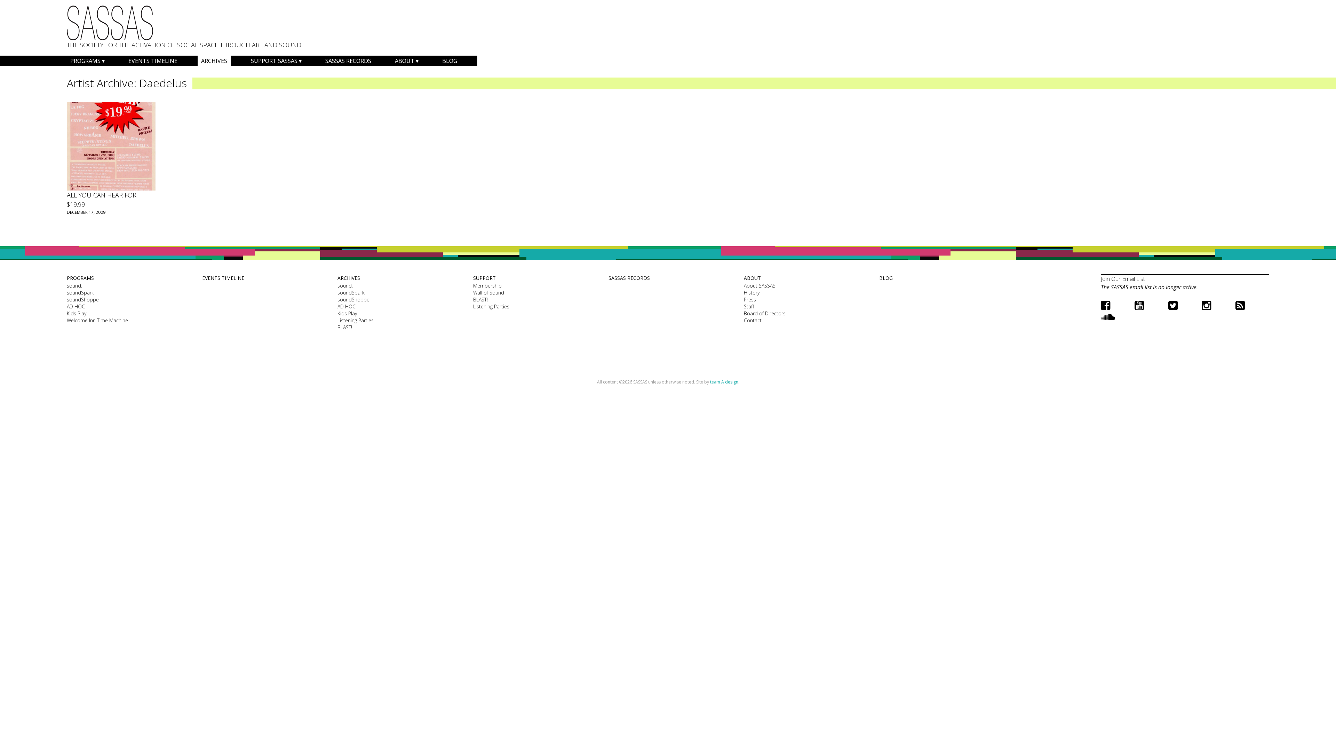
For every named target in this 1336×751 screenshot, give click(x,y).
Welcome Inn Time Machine (97, 320)
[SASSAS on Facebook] (1105, 305)
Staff (749, 306)
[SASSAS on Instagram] (1206, 305)
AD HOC (76, 306)
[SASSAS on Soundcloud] (1108, 316)
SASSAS (110, 23)
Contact (753, 320)
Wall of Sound (488, 292)
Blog (449, 61)
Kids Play (347, 313)
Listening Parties (355, 320)
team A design (724, 382)
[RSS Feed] (1240, 305)
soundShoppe (83, 299)
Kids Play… (78, 313)
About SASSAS (760, 285)
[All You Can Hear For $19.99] (111, 146)
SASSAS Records (348, 61)
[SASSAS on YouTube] (1139, 305)
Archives (214, 61)
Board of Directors (765, 313)
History (752, 292)
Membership (487, 285)
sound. (74, 285)
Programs (85, 61)
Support (484, 278)
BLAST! (344, 327)
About (404, 61)
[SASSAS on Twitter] (1173, 305)
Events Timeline (152, 61)
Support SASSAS (274, 61)
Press (750, 299)
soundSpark (80, 292)
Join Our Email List (1123, 279)
